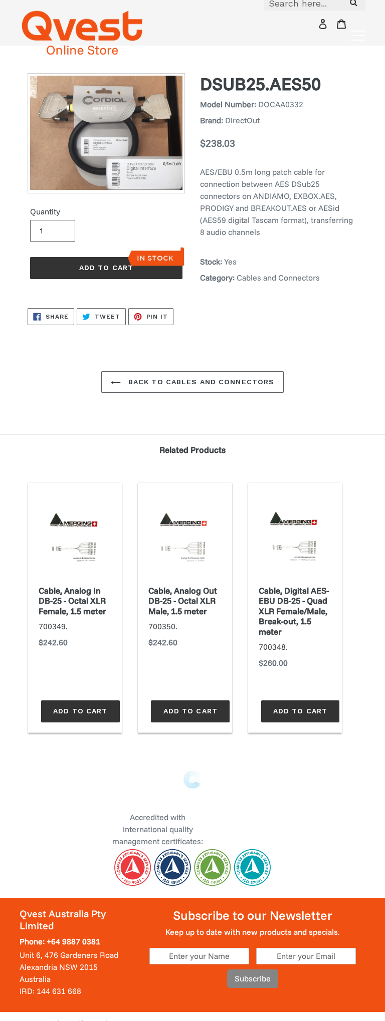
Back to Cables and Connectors (200, 382)
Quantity (45, 211)
